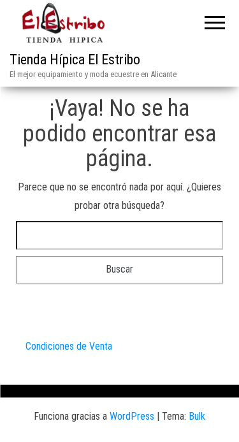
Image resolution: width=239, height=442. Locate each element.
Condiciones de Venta (68, 346)
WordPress (132, 416)
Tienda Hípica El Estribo (75, 60)
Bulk (197, 416)
